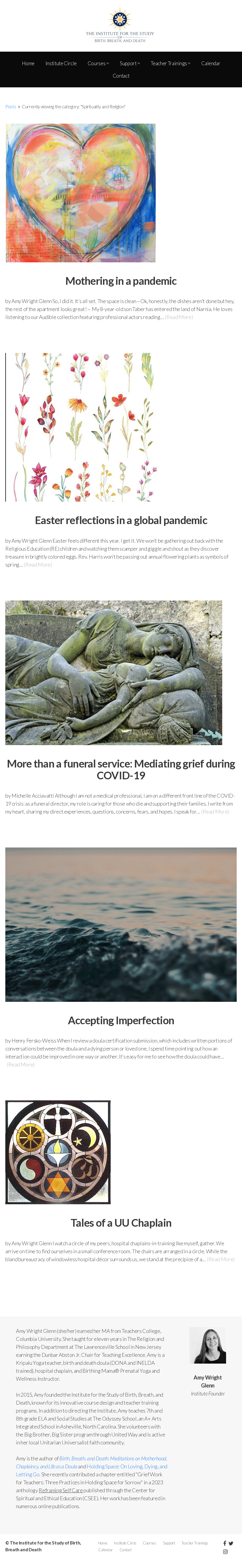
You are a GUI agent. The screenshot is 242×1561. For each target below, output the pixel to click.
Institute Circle (61, 63)
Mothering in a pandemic (120, 280)
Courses (97, 63)
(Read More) (179, 317)
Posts (10, 106)
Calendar (210, 63)
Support (128, 63)
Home (28, 63)
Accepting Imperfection (121, 1020)
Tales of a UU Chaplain (121, 1222)
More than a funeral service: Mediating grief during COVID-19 (121, 769)
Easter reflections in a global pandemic (121, 519)
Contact (121, 76)
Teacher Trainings (169, 63)
